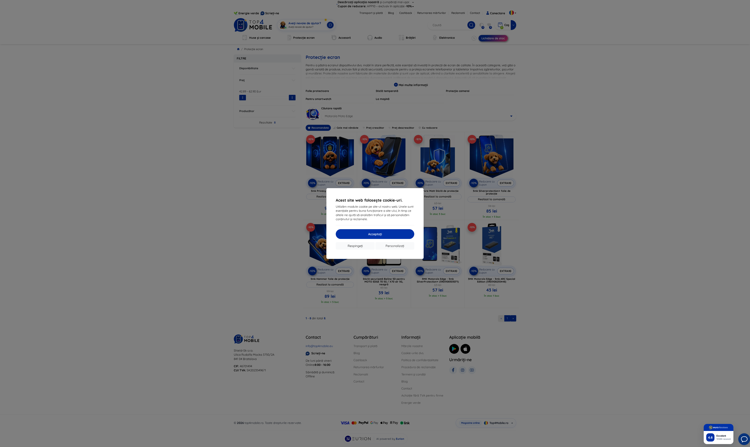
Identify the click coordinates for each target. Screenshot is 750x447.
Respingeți (355, 246)
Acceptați (375, 234)
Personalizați (395, 246)
